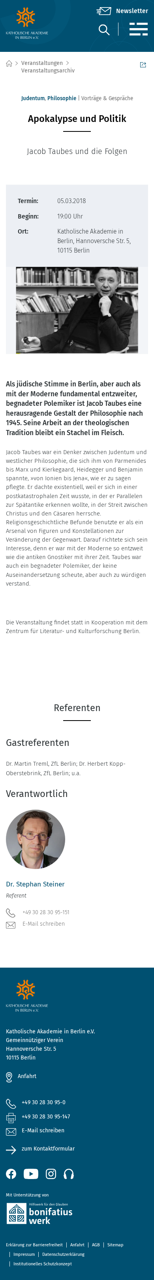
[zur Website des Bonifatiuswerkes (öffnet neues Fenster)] (77, 1215)
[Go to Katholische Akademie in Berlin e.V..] (8, 63)
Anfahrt (27, 1076)
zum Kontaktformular (48, 1148)
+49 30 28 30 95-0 (44, 1102)
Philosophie (61, 98)
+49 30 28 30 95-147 (46, 1116)
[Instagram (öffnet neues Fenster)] (51, 1174)
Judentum (33, 98)
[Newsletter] (122, 11)
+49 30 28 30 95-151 (46, 912)
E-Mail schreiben (44, 924)
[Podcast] (69, 1174)
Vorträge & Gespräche (107, 98)
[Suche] (103, 29)
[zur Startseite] (29, 23)
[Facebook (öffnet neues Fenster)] (11, 1174)
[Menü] (138, 29)
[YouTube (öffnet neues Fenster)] (31, 1174)
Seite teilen (144, 64)
